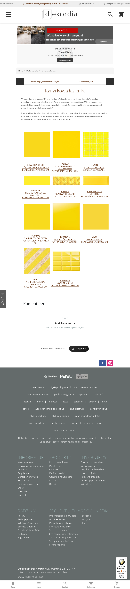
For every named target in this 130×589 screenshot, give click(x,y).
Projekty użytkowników (92, 469)
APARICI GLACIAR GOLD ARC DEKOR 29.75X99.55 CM (65, 193)
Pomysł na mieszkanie (60, 522)
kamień (92, 401)
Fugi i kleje (23, 537)
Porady (21, 515)
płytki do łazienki (60, 415)
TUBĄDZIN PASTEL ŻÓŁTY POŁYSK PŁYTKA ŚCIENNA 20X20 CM (65, 239)
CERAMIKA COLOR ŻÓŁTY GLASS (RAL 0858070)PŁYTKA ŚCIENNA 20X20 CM (35, 167)
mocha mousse (58, 422)
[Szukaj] (110, 14)
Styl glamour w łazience (61, 541)
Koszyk (117, 587)
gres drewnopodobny (37, 394)
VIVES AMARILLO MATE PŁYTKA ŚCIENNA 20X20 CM (94, 239)
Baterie (53, 483)
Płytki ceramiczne (58, 462)
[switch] (121, 576)
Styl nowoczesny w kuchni (62, 537)
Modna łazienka (57, 544)
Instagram (86, 519)
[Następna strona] (110, 81)
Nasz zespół (24, 491)
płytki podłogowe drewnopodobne (71, 394)
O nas (21, 487)
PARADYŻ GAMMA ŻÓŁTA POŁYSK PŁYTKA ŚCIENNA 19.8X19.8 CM (36, 239)
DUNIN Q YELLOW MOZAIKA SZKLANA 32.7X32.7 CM (94, 167)
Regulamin (23, 473)
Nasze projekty (88, 473)
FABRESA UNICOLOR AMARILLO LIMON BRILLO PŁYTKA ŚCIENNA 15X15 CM (65, 167)
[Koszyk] (121, 14)
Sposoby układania (27, 526)
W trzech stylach (86, 81)
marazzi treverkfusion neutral (86, 422)
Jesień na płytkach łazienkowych (45, 81)
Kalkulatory (24, 533)
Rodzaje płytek (25, 519)
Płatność (22, 469)
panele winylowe (98, 408)
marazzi (53, 401)
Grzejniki (54, 469)
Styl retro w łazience (60, 526)
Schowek (91, 587)
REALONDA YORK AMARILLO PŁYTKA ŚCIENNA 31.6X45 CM (65, 283)
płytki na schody (38, 415)
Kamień (53, 480)
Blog (83, 522)
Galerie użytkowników (92, 462)
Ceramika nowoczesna (60, 476)
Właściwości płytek (28, 522)
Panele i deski (56, 465)
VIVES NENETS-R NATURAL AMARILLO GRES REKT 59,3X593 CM (35, 283)
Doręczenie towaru (28, 476)
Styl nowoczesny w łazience (63, 533)
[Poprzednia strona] (20, 81)
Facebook (86, 515)
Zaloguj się (80, 348)
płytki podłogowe (59, 387)
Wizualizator (87, 483)
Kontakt (22, 494)
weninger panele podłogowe (49, 408)
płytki (104, 401)
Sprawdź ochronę (65, 60)
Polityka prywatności (28, 483)
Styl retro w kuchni (59, 530)
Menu (39, 587)
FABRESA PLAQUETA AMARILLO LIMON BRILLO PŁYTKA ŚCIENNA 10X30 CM (35, 194)
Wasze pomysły (89, 465)
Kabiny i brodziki (57, 473)
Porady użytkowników (29, 530)
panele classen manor (65, 430)
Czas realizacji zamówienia (31, 465)
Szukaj (65, 587)
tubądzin (27, 401)
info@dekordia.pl (82, 4)
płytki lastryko (77, 408)
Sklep (13, 587)
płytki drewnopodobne (85, 387)
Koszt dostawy (25, 462)
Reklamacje (23, 480)
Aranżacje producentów (93, 480)
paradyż (99, 394)
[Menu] (8, 14)
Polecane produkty (90, 476)
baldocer (78, 401)
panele (26, 408)
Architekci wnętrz (58, 519)
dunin (40, 401)
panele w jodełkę (36, 422)
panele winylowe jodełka (87, 415)
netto (65, 401)
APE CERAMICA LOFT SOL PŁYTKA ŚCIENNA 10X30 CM (94, 193)
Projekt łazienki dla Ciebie (62, 515)
